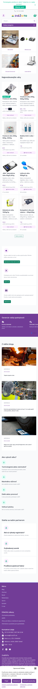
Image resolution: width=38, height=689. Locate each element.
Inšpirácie (7, 369)
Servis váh (7, 281)
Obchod (4, 592)
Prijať (6, 681)
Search (34, 20)
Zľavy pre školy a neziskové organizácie (13, 621)
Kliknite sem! (19, 7)
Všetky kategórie (8, 25)
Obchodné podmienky (8, 615)
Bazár (3, 595)
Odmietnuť (16, 681)
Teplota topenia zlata (9, 375)
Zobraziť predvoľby (29, 681)
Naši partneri (7, 301)
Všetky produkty (19, 236)
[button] (35, 668)
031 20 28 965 (20, 11)
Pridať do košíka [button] (28, 152)
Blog (3, 589)
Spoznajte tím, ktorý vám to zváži (12, 261)
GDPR (3, 618)
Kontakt (4, 603)
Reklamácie (5, 598)
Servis (3, 600)
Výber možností (10, 115)
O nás (3, 606)
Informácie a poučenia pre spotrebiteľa (13, 623)
